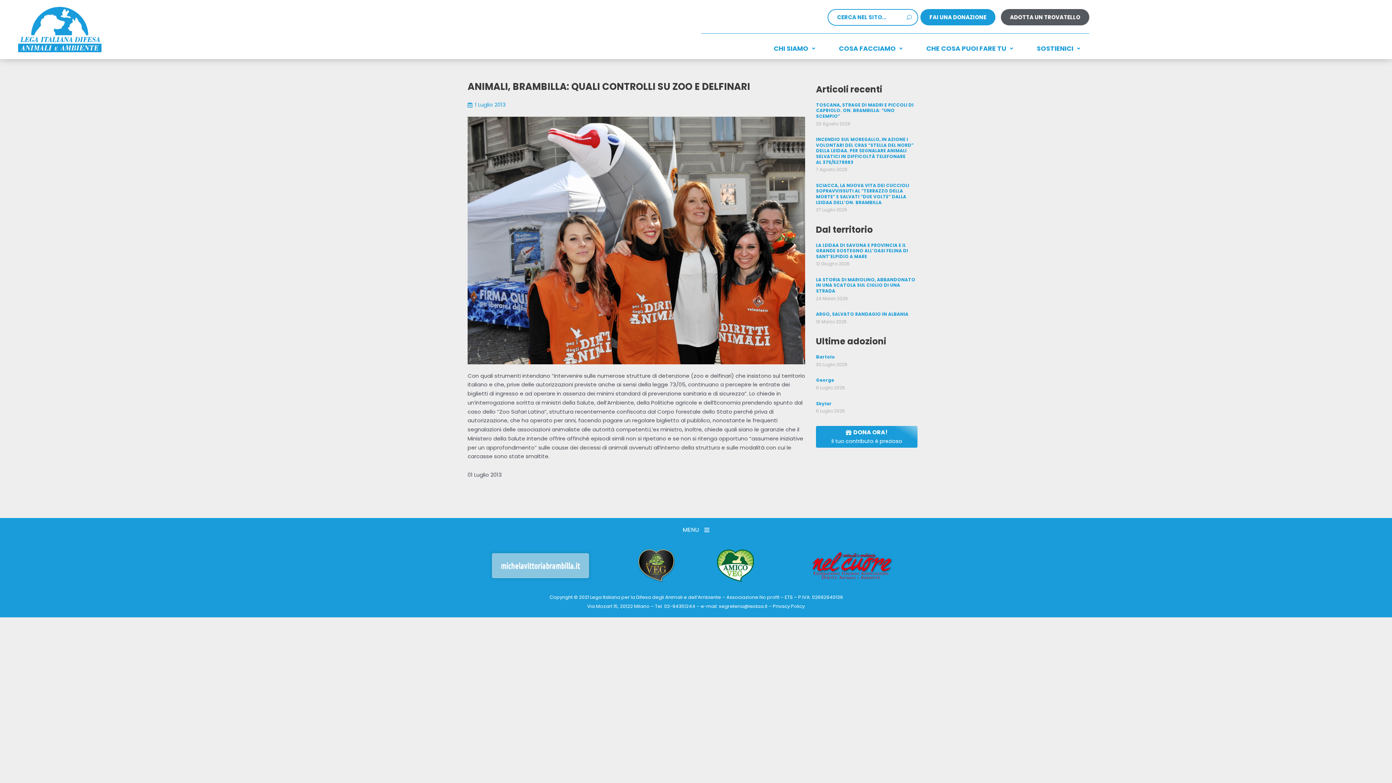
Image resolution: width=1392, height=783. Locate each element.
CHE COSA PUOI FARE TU (966, 48)
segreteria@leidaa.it (743, 606)
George (825, 380)
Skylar (824, 404)
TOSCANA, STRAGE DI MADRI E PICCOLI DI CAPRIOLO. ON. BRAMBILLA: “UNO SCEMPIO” (865, 110)
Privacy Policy (789, 606)
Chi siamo (791, 48)
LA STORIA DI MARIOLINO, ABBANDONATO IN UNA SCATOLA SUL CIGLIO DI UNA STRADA (865, 285)
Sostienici (1055, 48)
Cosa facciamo (867, 48)
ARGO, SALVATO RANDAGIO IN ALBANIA (862, 314)
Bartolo (825, 357)
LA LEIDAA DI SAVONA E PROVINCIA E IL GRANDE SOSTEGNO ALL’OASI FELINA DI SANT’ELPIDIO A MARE (862, 251)
